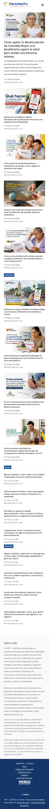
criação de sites (23, 802)
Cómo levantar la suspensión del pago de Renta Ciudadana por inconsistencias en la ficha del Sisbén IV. (23, 358)
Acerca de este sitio (24, 778)
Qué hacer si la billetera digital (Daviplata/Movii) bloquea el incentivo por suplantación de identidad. (23, 119)
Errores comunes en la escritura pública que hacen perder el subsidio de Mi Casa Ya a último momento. (24, 404)
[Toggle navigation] (42, 4)
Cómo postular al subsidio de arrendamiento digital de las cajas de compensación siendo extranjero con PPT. (23, 451)
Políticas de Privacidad (24, 769)
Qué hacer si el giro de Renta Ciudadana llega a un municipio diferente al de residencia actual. (24, 311)
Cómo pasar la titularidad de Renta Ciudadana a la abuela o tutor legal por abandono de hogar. (22, 165)
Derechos (9, 275)
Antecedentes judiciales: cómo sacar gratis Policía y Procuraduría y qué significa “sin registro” (23, 614)
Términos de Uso (24, 772)
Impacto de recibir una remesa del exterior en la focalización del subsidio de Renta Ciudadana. (23, 212)
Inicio (24, 766)
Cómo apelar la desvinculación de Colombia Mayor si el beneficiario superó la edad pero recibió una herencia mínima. (24, 49)
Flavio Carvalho (13, 79)
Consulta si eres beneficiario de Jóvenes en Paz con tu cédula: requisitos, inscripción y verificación (23, 575)
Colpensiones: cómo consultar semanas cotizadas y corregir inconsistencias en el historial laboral (23, 533)
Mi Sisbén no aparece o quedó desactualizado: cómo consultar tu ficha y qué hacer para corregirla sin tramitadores (23, 513)
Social (7, 467)
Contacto (24, 775)
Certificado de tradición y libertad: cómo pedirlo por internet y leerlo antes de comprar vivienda (23, 595)
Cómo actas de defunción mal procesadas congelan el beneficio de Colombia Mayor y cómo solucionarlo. (23, 258)
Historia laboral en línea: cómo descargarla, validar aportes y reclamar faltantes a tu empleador (24, 494)
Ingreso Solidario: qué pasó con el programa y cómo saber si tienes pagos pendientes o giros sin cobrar (24, 556)
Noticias (8, 546)
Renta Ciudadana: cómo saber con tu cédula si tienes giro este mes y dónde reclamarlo (24, 475)
